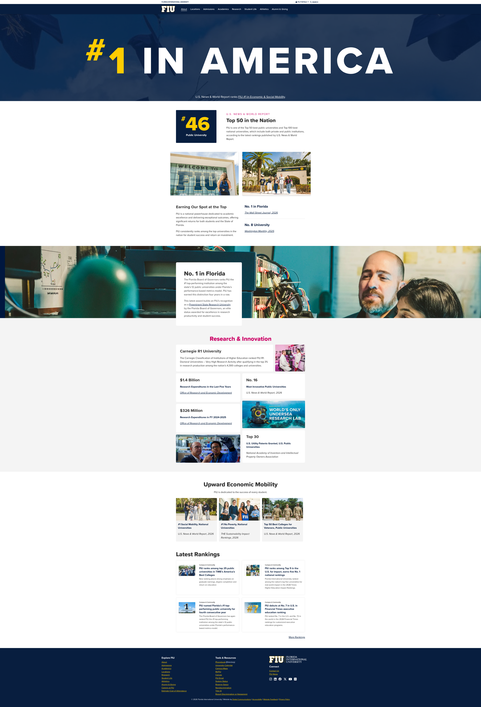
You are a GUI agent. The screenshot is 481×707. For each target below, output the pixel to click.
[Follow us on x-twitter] (285, 679)
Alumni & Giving (169, 684)
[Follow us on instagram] (270, 679)
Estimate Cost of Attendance (174, 690)
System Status (221, 681)
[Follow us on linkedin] (275, 679)
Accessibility (257, 699)
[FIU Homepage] (168, 9)
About (164, 662)
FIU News (273, 674)
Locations (166, 671)
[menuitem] (168, 9)
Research (166, 674)
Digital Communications (241, 699)
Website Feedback (270, 699)
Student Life (167, 678)
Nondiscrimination (223, 687)
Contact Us (274, 670)
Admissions (167, 665)
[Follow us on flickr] (295, 679)
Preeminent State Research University (210, 304)
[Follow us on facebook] (280, 679)
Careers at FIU (168, 687)
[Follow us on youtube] (290, 679)
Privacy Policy (284, 699)
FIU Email (219, 678)
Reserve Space (221, 684)
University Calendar (224, 665)
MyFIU (218, 671)
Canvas (218, 674)
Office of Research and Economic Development (206, 392)
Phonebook (220, 662)
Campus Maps (221, 668)
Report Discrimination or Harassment (231, 694)
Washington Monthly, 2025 (259, 231)
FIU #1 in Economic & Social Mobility (261, 97)
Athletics (165, 681)
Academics (166, 668)
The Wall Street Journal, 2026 (261, 212)
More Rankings (297, 637)
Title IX (218, 690)
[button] (301, 2)
